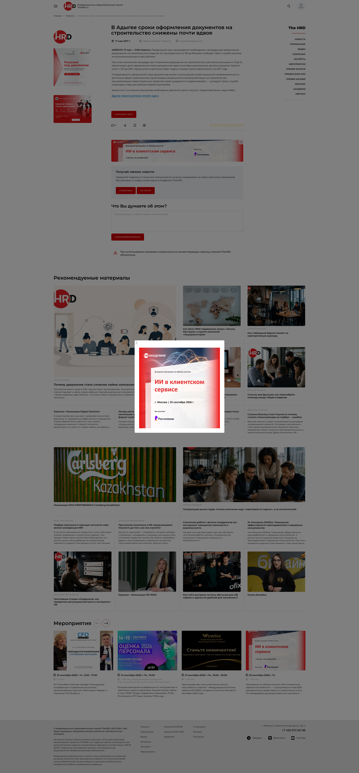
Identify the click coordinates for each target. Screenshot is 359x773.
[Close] (221, 341)
